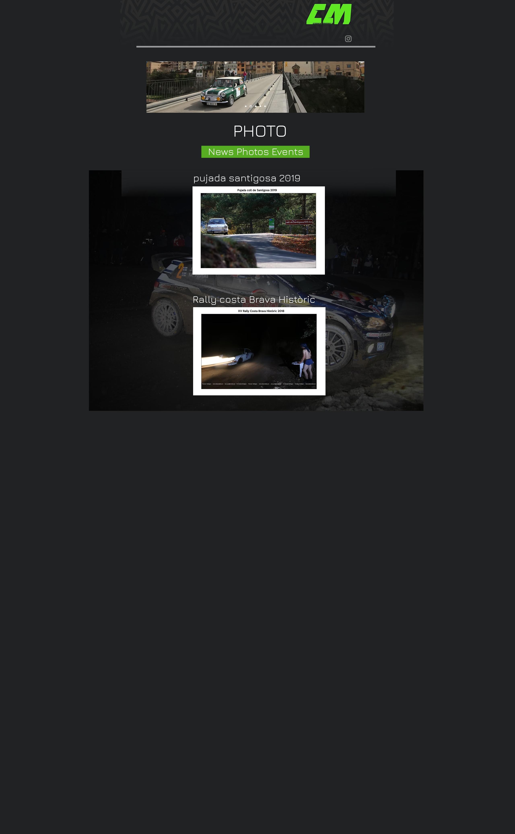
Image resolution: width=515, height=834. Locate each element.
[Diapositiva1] (245, 106)
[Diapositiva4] (260, 106)
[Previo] (152, 87)
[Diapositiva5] (265, 106)
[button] (259, 351)
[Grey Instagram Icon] (348, 38)
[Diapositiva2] (250, 106)
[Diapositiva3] (255, 106)
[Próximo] (358, 87)
